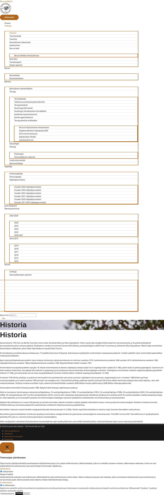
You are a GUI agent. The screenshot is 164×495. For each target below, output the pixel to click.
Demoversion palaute (13, 436)
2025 (16, 223)
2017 (16, 252)
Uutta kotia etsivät (17, 160)
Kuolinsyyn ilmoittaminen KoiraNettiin (30, 111)
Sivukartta (8, 439)
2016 (16, 255)
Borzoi (7, 68)
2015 (16, 258)
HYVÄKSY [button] (19, 493)
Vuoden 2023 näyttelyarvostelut (27, 190)
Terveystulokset (21, 105)
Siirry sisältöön (6, 1)
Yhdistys (7, 26)
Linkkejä (13, 271)
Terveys (13, 91)
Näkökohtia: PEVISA (27, 137)
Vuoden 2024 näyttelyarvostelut (27, 187)
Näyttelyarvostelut (17, 180)
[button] (2, 318)
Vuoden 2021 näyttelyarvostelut (27, 196)
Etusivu (7, 23)
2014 (16, 261)
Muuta (7, 264)
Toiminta (13, 39)
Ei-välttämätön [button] (6, 482)
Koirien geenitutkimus (23, 117)
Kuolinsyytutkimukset (23, 108)
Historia (13, 33)
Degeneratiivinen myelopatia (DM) (33, 130)
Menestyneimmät (11, 208)
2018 (16, 249)
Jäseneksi (13, 59)
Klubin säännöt (16, 65)
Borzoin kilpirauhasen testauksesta (34, 127)
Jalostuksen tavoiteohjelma (21, 88)
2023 (16, 229)
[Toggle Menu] (71, 29)
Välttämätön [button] (5, 469)
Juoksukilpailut (10, 206)
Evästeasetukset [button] (7, 493)
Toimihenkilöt (15, 36)
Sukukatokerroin (26, 140)
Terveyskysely (20, 99)
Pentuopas (19, 154)
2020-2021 (18, 235)
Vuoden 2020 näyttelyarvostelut (27, 199)
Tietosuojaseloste (11, 431)
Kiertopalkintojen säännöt (21, 275)
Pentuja (13, 147)
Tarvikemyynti (15, 62)
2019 (16, 245)
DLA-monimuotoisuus (28, 134)
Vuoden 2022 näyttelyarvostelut (27, 193)
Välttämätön (8, 471)
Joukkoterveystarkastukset (25, 114)
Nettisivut (8, 433)
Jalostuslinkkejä (16, 163)
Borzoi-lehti (14, 48)
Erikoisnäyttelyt (16, 173)
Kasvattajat (14, 143)
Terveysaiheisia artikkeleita (25, 120)
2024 (16, 226)
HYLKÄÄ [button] (26, 493)
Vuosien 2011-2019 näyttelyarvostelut (30, 202)
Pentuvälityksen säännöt (24, 157)
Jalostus (7, 81)
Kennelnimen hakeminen (20, 42)
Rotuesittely (15, 75)
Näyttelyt (8, 166)
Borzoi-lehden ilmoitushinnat (26, 55)
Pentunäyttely (15, 177)
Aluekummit (15, 45)
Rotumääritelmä (16, 78)
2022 (16, 232)
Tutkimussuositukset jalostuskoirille (29, 102)
